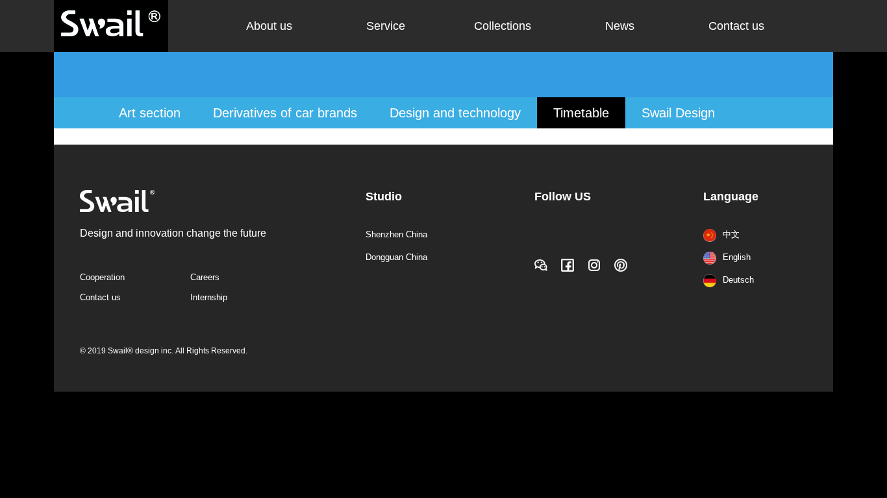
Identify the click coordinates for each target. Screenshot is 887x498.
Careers (204, 277)
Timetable (581, 113)
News (619, 25)
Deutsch (738, 280)
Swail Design (678, 113)
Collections (502, 25)
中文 (731, 234)
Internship (208, 297)
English (737, 257)
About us (269, 25)
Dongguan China (396, 257)
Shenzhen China (396, 234)
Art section (150, 113)
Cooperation (102, 277)
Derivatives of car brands (285, 113)
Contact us (736, 25)
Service (385, 25)
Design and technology (455, 113)
